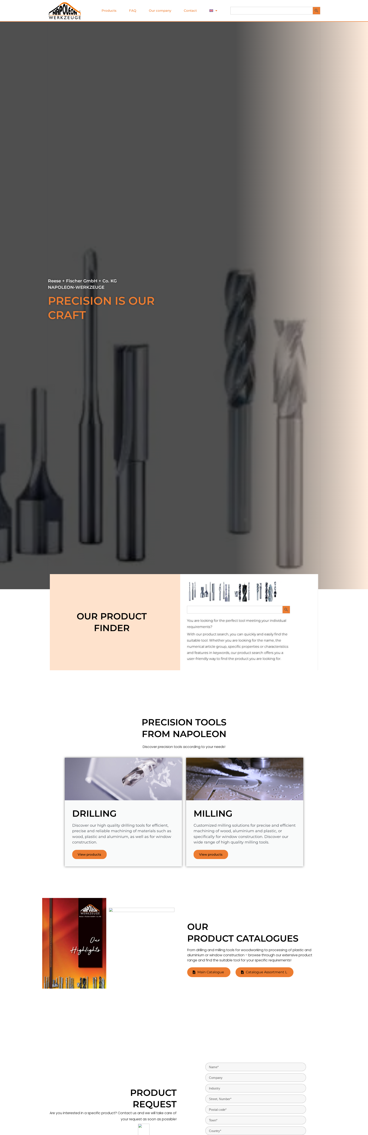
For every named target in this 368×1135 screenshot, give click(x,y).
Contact (190, 11)
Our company (160, 11)
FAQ (132, 11)
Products (109, 11)
